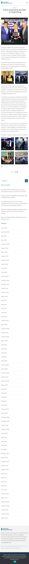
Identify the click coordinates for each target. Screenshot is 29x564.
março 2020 (4, 360)
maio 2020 (4, 352)
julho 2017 (3, 477)
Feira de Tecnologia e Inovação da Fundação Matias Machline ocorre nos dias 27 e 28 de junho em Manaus (14, 211)
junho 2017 (4, 481)
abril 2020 (3, 357)
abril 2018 (3, 449)
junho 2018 (4, 441)
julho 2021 (3, 300)
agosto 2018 (4, 433)
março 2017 (4, 489)
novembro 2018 (5, 421)
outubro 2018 (4, 425)
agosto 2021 (4, 296)
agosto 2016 (4, 518)
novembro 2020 (5, 328)
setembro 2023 (5, 260)
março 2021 (4, 316)
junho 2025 (4, 240)
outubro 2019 (4, 377)
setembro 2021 (5, 292)
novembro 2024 (5, 244)
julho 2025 (3, 236)
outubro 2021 (4, 288)
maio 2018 (4, 445)
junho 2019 (4, 393)
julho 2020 (3, 344)
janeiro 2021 (4, 324)
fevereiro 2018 (5, 453)
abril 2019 (3, 401)
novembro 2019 (5, 373)
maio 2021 (4, 308)
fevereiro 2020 (5, 365)
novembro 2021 (5, 284)
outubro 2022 (4, 264)
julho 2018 (3, 437)
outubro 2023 (4, 256)
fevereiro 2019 (5, 409)
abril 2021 (3, 312)
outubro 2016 (4, 510)
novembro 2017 (5, 461)
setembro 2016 (5, 514)
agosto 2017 (4, 473)
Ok (15, 561)
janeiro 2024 (4, 252)
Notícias (14, 7)
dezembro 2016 (5, 501)
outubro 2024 (4, 248)
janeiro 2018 (4, 457)
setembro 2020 (5, 336)
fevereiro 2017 (5, 493)
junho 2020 (4, 348)
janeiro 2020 (4, 369)
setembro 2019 (5, 381)
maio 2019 (4, 397)
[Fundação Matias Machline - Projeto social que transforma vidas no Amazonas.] (6, 3)
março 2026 (4, 228)
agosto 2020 (4, 340)
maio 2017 (4, 485)
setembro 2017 (5, 469)
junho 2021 (4, 304)
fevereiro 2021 (5, 320)
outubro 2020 (4, 332)
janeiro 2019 (4, 413)
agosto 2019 (4, 385)
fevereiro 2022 (5, 276)
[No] (27, 559)
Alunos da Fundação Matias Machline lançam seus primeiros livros (13, 218)
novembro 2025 (5, 232)
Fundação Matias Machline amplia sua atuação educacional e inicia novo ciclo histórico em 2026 (13, 190)
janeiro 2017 (4, 497)
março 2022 (4, 272)
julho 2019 (3, 389)
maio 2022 (4, 268)
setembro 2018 (5, 429)
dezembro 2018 (5, 417)
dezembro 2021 (5, 280)
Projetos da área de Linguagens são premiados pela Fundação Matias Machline (14, 196)
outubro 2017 (4, 465)
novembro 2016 (5, 506)
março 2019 (4, 405)
